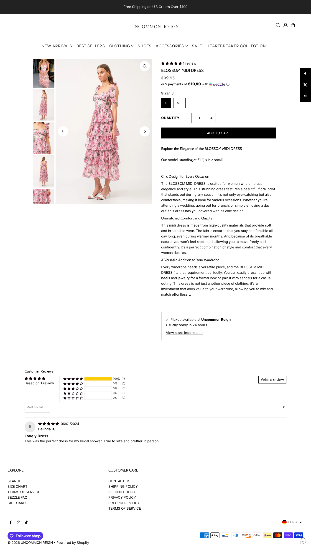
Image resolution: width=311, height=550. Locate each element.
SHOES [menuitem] (144, 46)
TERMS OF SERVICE (24, 492)
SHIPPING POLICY (123, 486)
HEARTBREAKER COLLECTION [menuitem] (236, 46)
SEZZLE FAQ (17, 497)
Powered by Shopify (72, 542)
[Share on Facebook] (305, 73)
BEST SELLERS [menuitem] (90, 46)
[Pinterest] (18, 522)
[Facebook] (11, 522)
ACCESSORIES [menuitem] (170, 46)
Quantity (170, 118)
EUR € (293, 522)
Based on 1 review (39, 383)
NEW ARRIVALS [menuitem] (57, 46)
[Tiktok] (26, 522)
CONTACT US (119, 481)
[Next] (145, 131)
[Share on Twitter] (305, 85)
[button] (172, 63)
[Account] (285, 25)
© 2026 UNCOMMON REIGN (30, 542)
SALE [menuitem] (197, 46)
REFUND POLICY (121, 492)
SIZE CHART (18, 486)
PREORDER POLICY (124, 503)
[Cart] (293, 25)
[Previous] (63, 131)
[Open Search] (278, 25)
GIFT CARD (17, 503)
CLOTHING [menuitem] (119, 46)
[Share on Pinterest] (305, 96)
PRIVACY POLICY (122, 497)
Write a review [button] (272, 380)
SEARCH (14, 481)
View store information (184, 333)
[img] (49, 424)
